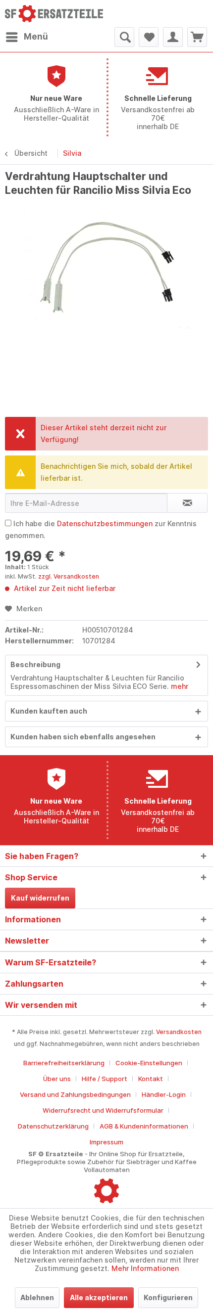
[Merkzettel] (149, 37)
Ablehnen (37, 1297)
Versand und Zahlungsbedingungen (75, 1094)
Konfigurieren (168, 1297)
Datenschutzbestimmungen (105, 523)
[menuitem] (26, 37)
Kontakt (150, 1079)
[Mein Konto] (173, 37)
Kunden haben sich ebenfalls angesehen (83, 736)
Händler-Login (164, 1094)
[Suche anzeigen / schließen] (124, 37)
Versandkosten (179, 1032)
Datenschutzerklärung (53, 1126)
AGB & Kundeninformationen (144, 1126)
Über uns (57, 1079)
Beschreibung (35, 664)
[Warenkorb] (197, 37)
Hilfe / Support (104, 1079)
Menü (36, 37)
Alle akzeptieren (99, 1297)
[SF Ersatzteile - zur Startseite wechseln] (55, 13)
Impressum (106, 1142)
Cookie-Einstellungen (148, 1063)
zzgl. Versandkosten (68, 576)
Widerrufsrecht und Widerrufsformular (103, 1110)
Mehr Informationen (145, 1268)
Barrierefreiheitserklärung (64, 1063)
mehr (178, 686)
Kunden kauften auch (48, 711)
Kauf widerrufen (40, 898)
